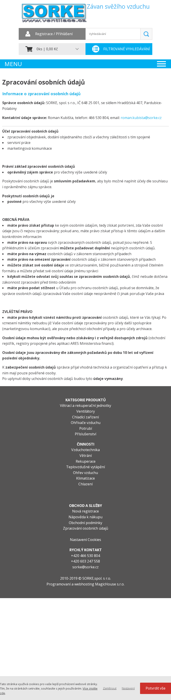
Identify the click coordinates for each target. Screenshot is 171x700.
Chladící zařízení (85, 417)
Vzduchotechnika (85, 449)
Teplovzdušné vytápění (85, 466)
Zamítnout (109, 688)
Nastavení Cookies (85, 539)
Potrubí (85, 428)
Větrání (85, 455)
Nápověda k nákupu (85, 516)
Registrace (44, 34)
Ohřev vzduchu (85, 472)
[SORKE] (54, 14)
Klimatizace (85, 478)
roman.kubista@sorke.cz (141, 117)
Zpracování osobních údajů (85, 528)
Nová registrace (85, 511)
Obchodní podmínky (85, 522)
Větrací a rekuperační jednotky (85, 405)
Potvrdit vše (155, 688)
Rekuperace (86, 461)
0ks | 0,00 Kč (47, 48)
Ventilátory (85, 411)
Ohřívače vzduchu (85, 422)
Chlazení (85, 484)
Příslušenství (85, 434)
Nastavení (128, 688)
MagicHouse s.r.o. (109, 584)
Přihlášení (64, 34)
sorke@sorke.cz (85, 567)
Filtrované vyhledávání (126, 48)
